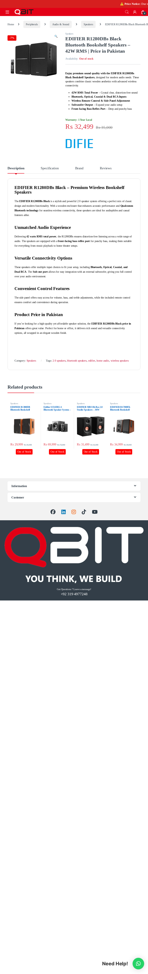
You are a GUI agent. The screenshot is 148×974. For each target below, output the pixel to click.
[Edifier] (79, 143)
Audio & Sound (60, 24)
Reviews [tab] (106, 168)
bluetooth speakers (77, 360)
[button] (56, 36)
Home (11, 24)
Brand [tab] (79, 168)
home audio (103, 360)
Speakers (88, 24)
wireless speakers (120, 360)
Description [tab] (16, 168)
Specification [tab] (50, 168)
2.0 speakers (59, 360)
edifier (91, 360)
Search (127, 12)
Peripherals (32, 24)
